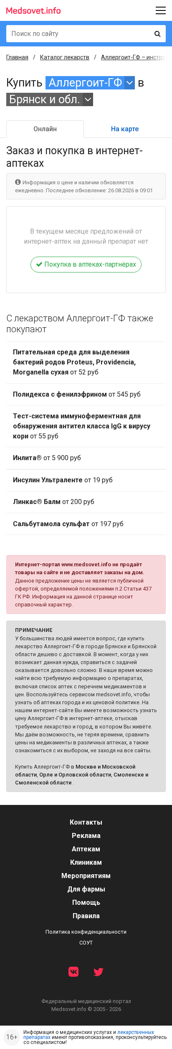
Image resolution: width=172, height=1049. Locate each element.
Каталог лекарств (64, 57)
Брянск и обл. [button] (44, 99)
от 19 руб (63, 480)
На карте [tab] (125, 129)
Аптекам (86, 849)
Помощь (86, 902)
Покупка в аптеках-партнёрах (89, 264)
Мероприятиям (86, 876)
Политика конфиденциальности (86, 932)
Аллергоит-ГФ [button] (85, 82)
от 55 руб (81, 426)
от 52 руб (74, 362)
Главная (17, 57)
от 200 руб (53, 502)
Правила (86, 916)
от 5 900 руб (47, 458)
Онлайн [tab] (45, 129)
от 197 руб (68, 524)
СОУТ (86, 943)
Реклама (86, 836)
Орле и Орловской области (75, 774)
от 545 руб (77, 394)
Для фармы (86, 889)
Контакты (86, 822)
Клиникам (86, 862)
